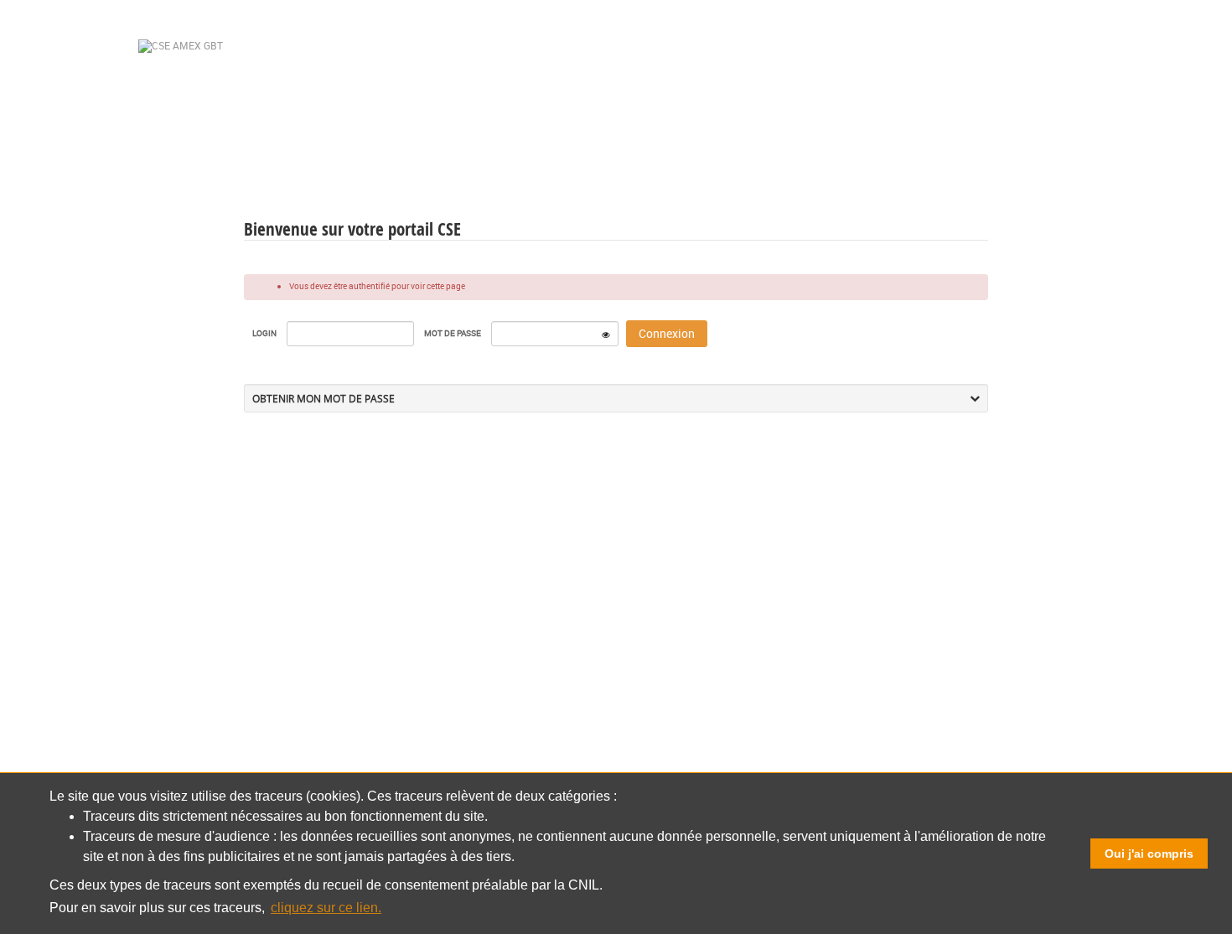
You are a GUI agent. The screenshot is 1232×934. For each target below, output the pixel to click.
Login (264, 333)
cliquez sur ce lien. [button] (326, 907)
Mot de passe (452, 333)
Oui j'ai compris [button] (1149, 853)
